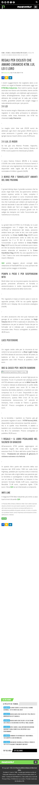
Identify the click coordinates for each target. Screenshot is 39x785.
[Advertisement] (19, 30)
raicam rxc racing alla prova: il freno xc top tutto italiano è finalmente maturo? (19, 743)
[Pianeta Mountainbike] (3, 7)
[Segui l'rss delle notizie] (6, 77)
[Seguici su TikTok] (3, 2)
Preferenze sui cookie (18, 779)
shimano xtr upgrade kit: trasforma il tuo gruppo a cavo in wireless (18, 737)
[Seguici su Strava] (11, 2)
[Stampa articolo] (10, 77)
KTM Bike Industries (9, 88)
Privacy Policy (6, 779)
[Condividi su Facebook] (3, 77)
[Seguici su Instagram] (5, 2)
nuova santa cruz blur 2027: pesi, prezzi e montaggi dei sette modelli (19, 715)
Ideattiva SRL (20, 781)
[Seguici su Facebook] (14, 2)
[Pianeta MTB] (10, 762)
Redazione (6, 73)
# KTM (4, 518)
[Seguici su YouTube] (8, 2)
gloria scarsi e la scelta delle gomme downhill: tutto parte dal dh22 (18, 708)
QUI (3, 263)
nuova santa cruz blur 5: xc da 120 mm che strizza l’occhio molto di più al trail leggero (19, 721)
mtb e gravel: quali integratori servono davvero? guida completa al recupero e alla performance (19, 729)
